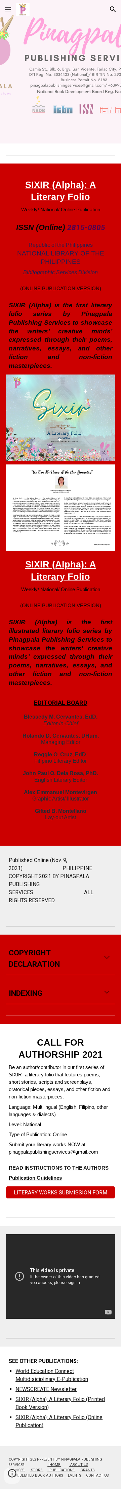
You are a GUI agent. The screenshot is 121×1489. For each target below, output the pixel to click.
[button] (8, 9)
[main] (60, 273)
